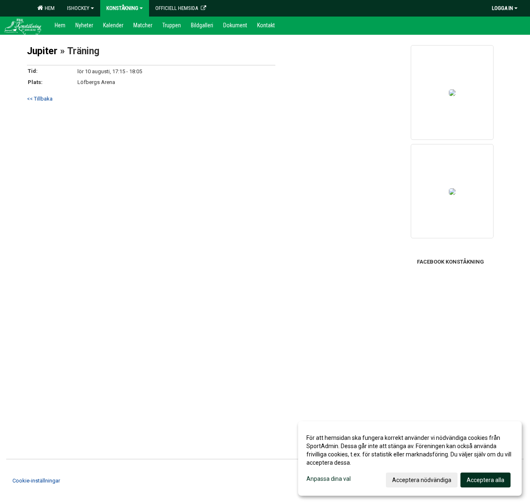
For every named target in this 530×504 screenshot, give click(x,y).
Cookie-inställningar (36, 481)
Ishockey (78, 8)
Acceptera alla (485, 480)
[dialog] (410, 458)
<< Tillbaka (40, 99)
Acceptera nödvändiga (421, 480)
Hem (48, 8)
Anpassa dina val (328, 478)
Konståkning (122, 8)
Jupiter (42, 51)
